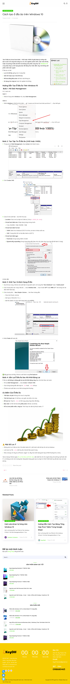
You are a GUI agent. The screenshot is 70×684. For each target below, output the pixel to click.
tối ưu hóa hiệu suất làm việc (25, 457)
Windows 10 (44, 63)
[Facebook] (6, 671)
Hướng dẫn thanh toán (18, 680)
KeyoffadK (43, 540)
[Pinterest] (11, 671)
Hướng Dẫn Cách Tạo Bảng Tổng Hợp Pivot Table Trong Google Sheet (51, 527)
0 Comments (15, 18)
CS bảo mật (8, 682)
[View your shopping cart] (66, 3)
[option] (18, 519)
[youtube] (9, 671)
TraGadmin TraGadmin (12, 537)
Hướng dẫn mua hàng (7, 680)
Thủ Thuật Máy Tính (7, 10)
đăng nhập (11, 551)
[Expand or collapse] (66, 61)
